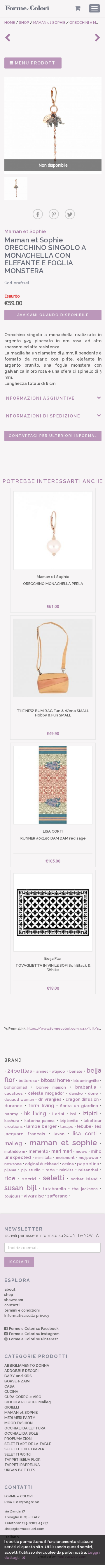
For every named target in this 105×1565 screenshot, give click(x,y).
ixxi (73, 1114)
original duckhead (42, 1164)
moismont (65, 1157)
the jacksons (85, 1189)
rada (50, 1170)
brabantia (85, 1087)
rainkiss (67, 1170)
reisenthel (88, 1170)
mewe (82, 1151)
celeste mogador (46, 1093)
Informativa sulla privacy (26, 1315)
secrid (29, 1179)
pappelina (88, 1163)
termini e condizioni (22, 1310)
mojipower (89, 1157)
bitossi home (55, 1080)
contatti (12, 1305)
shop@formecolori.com (24, 1529)
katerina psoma (39, 1121)
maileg (13, 1143)
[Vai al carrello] (77, 8)
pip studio (31, 1170)
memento (38, 1151)
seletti (53, 1178)
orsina (68, 1164)
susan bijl (20, 1188)
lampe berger (41, 1126)
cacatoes (13, 1093)
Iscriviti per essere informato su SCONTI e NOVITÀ (51, 1232)
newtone (13, 1164)
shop (8, 1294)
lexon (59, 1134)
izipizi (90, 1113)
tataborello (54, 1188)
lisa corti (85, 1133)
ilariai (58, 1113)
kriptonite (69, 1121)
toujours (12, 1196)
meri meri (61, 1151)
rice (9, 1178)
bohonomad (15, 1087)
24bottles (19, 1071)
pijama (10, 1170)
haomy (11, 1114)
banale (76, 1071)
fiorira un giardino (79, 1105)
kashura (11, 1121)
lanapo (67, 1126)
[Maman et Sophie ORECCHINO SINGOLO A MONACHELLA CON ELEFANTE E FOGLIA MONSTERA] (15, 188)
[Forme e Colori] (27, 9)
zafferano (57, 1196)
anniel (42, 1071)
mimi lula (43, 1157)
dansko (76, 1093)
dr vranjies (50, 1099)
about (9, 1289)
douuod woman (19, 1099)
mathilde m (14, 1151)
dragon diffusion (82, 1099)
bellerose (28, 1080)
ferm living (41, 1105)
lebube (84, 1126)
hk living (35, 1113)
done (93, 1093)
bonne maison (51, 1087)
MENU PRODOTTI (35, 63)
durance (13, 1105)
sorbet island (84, 1179)
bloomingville (86, 1080)
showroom (13, 1300)
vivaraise (34, 1196)
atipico (58, 1071)
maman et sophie (63, 1142)
